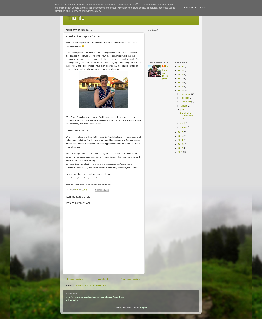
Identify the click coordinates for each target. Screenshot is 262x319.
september (185, 102)
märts (183, 127)
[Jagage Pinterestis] (107, 190)
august (184, 106)
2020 (180, 82)
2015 (180, 136)
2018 (180, 90)
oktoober (185, 98)
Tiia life (75, 18)
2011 (180, 152)
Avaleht (103, 279)
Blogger (143, 308)
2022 (180, 74)
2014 (180, 140)
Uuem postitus (75, 279)
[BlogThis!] (99, 190)
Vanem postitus (131, 279)
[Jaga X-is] (101, 190)
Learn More (190, 7)
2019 (180, 86)
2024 (180, 66)
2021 (180, 78)
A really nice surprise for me (186, 115)
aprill (183, 123)
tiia (166, 66)
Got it (204, 7)
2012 (180, 148)
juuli (182, 110)
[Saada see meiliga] (96, 190)
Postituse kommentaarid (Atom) (91, 285)
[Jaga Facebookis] (104, 190)
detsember (185, 94)
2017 (180, 132)
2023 (180, 70)
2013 (180, 144)
